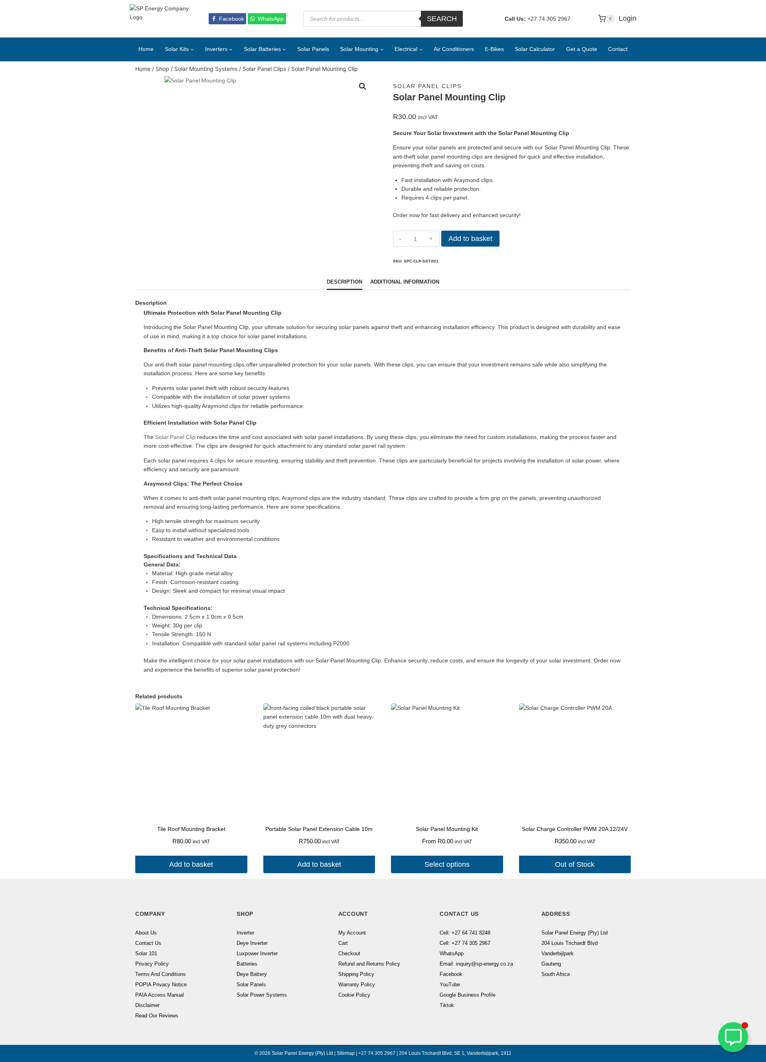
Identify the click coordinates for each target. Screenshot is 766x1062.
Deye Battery (252, 974)
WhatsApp (452, 953)
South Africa (555, 974)
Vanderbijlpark (557, 953)
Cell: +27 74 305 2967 (465, 943)
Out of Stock (574, 864)
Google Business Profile (468, 995)
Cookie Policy (354, 995)
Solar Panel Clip (175, 437)
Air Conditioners (454, 49)
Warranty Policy (356, 985)
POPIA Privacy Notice (161, 985)
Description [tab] (344, 282)
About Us (146, 933)
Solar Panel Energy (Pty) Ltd (574, 933)
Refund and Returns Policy (369, 964)
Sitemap (346, 1053)
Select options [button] (447, 864)
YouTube (450, 985)
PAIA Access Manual (159, 995)
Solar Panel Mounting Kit (447, 829)
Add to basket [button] (191, 864)
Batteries (247, 964)
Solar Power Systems (262, 995)
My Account (352, 933)
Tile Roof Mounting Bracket (191, 829)
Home (146, 49)
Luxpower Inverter (257, 953)
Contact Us (148, 943)
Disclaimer (147, 1005)
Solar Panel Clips (427, 86)
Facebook (451, 974)
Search (442, 19)
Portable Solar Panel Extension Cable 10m (319, 829)
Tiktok (447, 1005)
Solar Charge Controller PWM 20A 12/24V (575, 829)
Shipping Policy (356, 974)
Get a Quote (581, 49)
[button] (362, 86)
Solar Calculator (535, 49)
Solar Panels (313, 49)
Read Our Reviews (156, 1016)
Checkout (349, 953)
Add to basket (470, 239)
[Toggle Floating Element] (733, 1037)
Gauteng (551, 964)
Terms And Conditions (160, 974)
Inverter (245, 933)
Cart (343, 943)
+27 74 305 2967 (549, 19)
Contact (618, 49)
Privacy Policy (152, 964)
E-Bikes (494, 49)
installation (157, 373)
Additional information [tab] (404, 282)
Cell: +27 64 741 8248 (465, 933)
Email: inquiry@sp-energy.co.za (476, 964)
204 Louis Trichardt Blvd (569, 943)
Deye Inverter (252, 943)
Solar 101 (146, 953)
